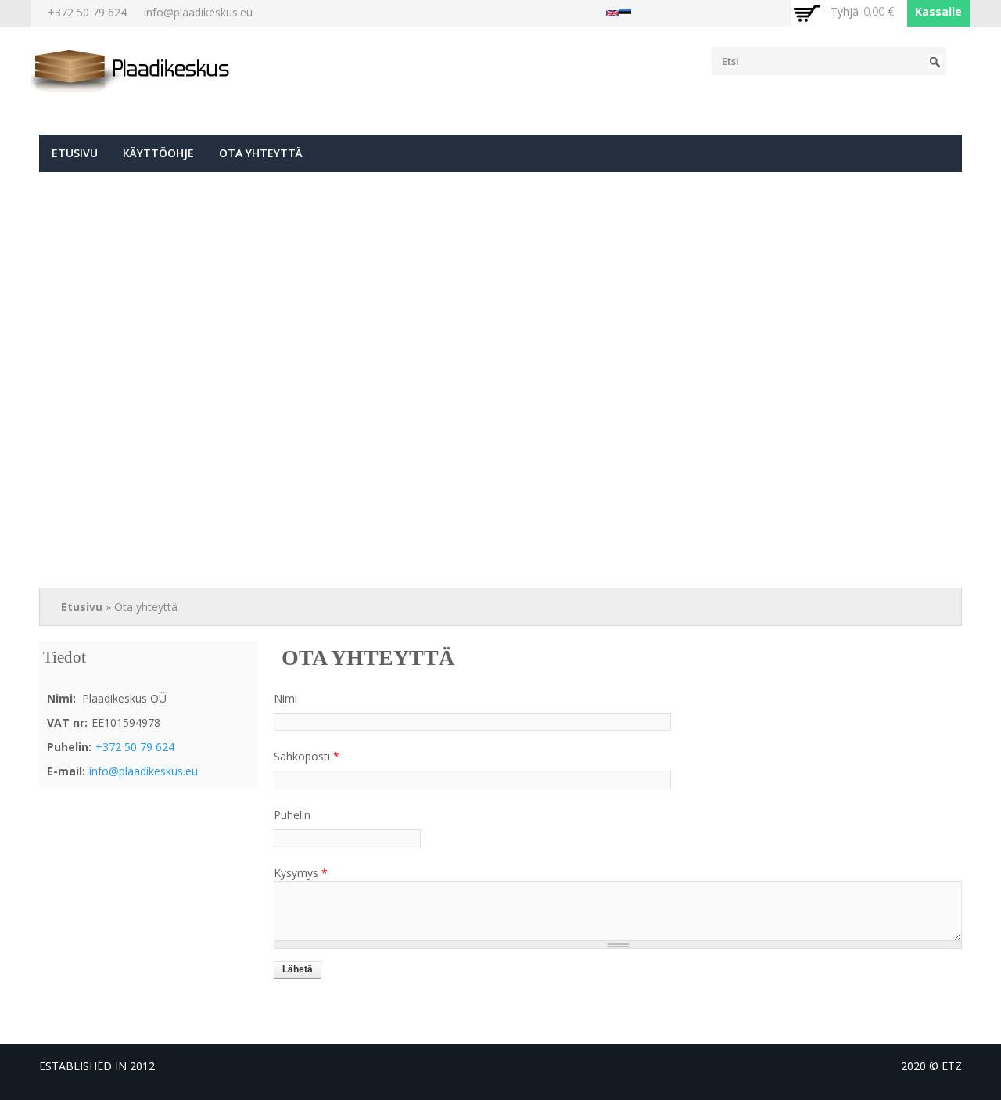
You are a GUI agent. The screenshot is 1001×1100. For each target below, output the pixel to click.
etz (952, 1066)
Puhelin (292, 814)
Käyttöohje (158, 153)
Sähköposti (306, 756)
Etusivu (75, 153)
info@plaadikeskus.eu (198, 12)
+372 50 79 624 (87, 12)
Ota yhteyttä (261, 153)
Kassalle (938, 11)
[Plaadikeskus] (131, 86)
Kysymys (301, 872)
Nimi (285, 698)
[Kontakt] (625, 8)
